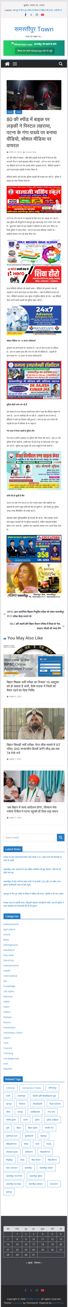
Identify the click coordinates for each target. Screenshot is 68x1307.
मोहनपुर (43, 1135)
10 (33, 1239)
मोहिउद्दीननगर (11, 1143)
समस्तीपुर (28, 1167)
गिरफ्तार (22, 1103)
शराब (22, 1159)
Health (6, 970)
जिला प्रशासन (55, 1103)
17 (33, 1244)
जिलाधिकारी (37, 1103)
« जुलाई (29, 1262)
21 (8, 1249)
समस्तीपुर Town (34, 29)
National (7, 996)
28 (8, 1254)
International (10, 975)
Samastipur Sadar (12, 1032)
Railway (7, 1017)
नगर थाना (51, 1111)
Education (8, 955)
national (10, 1087)
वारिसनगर (29, 1151)
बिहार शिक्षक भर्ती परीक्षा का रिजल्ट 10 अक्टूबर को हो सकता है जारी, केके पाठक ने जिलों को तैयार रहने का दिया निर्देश (33, 686)
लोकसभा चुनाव (12, 1151)
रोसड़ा (48, 1143)
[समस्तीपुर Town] (7, 64)
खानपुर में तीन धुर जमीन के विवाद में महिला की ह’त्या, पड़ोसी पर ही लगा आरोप (33, 893)
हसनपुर (9, 1191)
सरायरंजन (54, 1183)
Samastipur (9, 1027)
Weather (7, 1068)
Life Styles (8, 991)
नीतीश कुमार (11, 1119)
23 (26, 1249)
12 (52, 1239)
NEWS (18, 112)
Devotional (9, 949)
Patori (6, 1006)
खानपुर (9, 1103)
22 (17, 1249)
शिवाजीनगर (52, 1159)
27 (60, 1249)
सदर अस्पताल (11, 1167)
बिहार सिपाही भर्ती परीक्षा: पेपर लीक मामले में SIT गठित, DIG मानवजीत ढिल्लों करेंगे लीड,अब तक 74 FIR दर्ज (33, 749)
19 (52, 1244)
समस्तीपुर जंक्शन (46, 1167)
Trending (8, 1053)
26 (52, 1249)
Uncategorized (11, 1058)
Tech (6, 1042)
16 (26, 1244)
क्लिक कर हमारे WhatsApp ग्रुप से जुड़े (34, 50)
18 (42, 1244)
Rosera (7, 1022)
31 (33, 1254)
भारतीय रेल (49, 1127)
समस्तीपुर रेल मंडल (13, 1183)
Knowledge (9, 986)
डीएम (8, 1111)
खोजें (61, 837)
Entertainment (11, 965)
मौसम (26, 1143)
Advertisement (11, 924)
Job (5, 980)
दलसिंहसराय (35, 1111)
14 (8, 1244)
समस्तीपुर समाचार (36, 1183)
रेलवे (37, 1143)
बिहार (19, 1127)
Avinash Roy (30, 152)
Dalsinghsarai (10, 944)
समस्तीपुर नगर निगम (14, 1175)
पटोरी (25, 1119)
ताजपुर (20, 1111)
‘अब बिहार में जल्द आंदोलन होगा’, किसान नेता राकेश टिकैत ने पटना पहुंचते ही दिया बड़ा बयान (32, 809)
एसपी (8, 1095)
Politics (7, 1011)
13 (60, 1239)
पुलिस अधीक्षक (52, 1119)
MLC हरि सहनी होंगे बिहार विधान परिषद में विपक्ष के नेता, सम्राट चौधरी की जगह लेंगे (35, 626)
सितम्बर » (38, 1262)
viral (5, 1063)
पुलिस (37, 1119)
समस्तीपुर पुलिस (36, 1175)
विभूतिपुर (9, 1159)
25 (42, 1249)
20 (60, 1244)
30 (26, 1254)
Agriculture (9, 929)
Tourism (7, 1048)
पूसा (7, 1127)
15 (17, 1244)
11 (42, 1239)
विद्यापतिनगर (45, 1151)
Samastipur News (31, 1087)
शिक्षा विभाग (36, 1159)
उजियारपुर (52, 1087)
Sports (6, 1037)
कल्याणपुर (21, 1095)
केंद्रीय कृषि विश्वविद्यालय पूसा (44, 1095)
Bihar (10, 112)
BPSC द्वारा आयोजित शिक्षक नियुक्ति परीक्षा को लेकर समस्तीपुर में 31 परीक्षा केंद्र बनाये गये (35, 614)
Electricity (8, 960)
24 (33, 1249)
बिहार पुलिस (32, 1127)
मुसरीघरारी (29, 1135)
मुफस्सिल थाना (12, 1135)
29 (17, 1254)
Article (6, 934)
